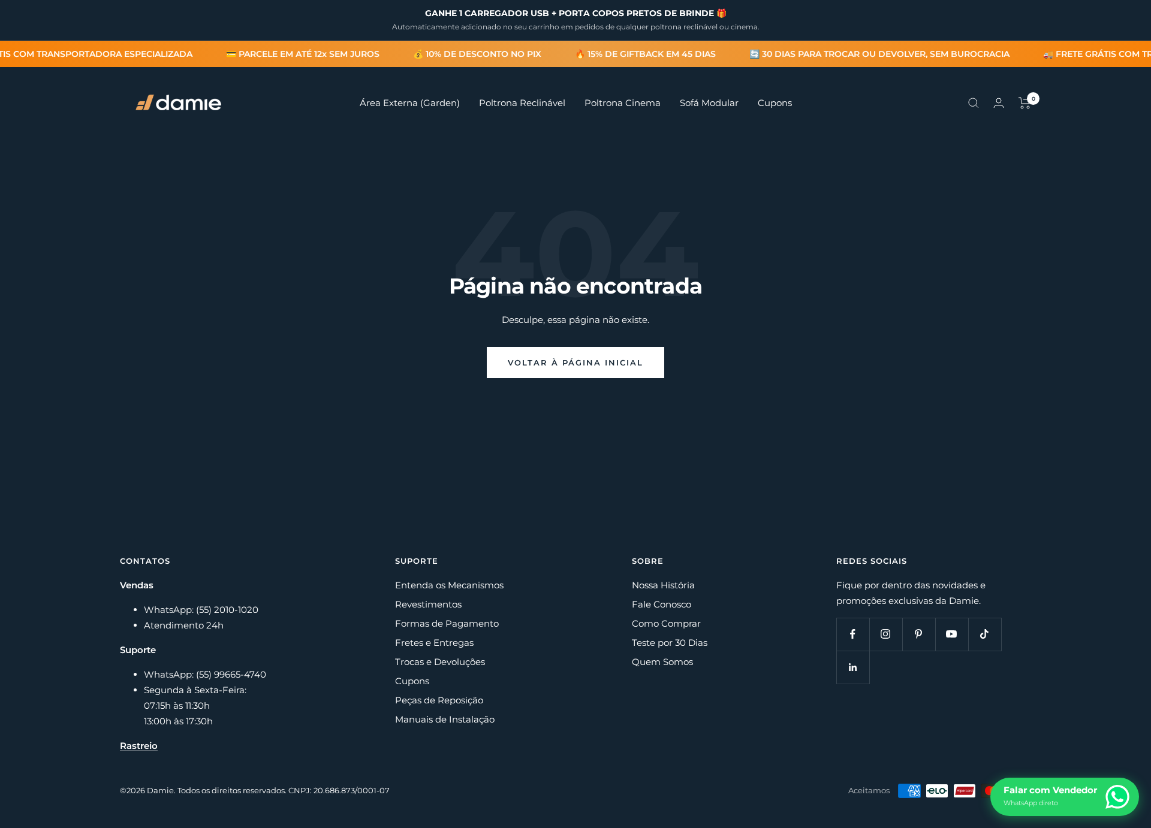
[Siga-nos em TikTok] (984, 634)
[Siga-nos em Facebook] (852, 634)
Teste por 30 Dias (669, 642)
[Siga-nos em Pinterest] (918, 634)
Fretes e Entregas (434, 642)
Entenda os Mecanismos (449, 585)
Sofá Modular (709, 102)
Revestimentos (428, 604)
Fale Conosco (661, 604)
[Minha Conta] (998, 103)
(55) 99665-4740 (231, 674)
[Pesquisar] (973, 103)
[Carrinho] (1025, 103)
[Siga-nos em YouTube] (951, 634)
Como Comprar (666, 623)
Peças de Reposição (439, 700)
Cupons (775, 102)
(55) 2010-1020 (227, 609)
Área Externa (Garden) (410, 102)
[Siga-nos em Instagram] (885, 634)
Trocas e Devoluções (440, 661)
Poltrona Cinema (622, 102)
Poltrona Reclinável (522, 102)
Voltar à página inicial (575, 362)
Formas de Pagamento (447, 623)
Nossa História (663, 585)
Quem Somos (662, 661)
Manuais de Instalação (445, 719)
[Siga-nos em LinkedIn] (852, 667)
